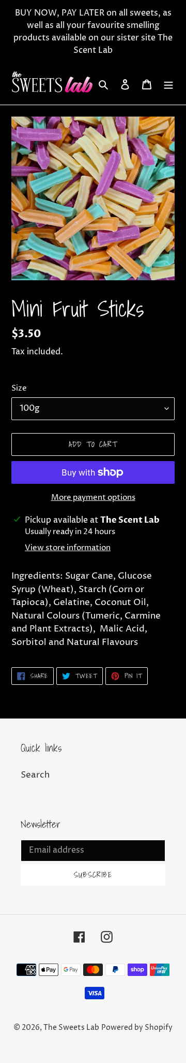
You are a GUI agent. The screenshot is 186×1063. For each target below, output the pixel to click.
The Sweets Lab (71, 1027)
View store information (68, 547)
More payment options (93, 497)
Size (19, 388)
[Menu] (168, 84)
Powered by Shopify (137, 1027)
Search (35, 775)
